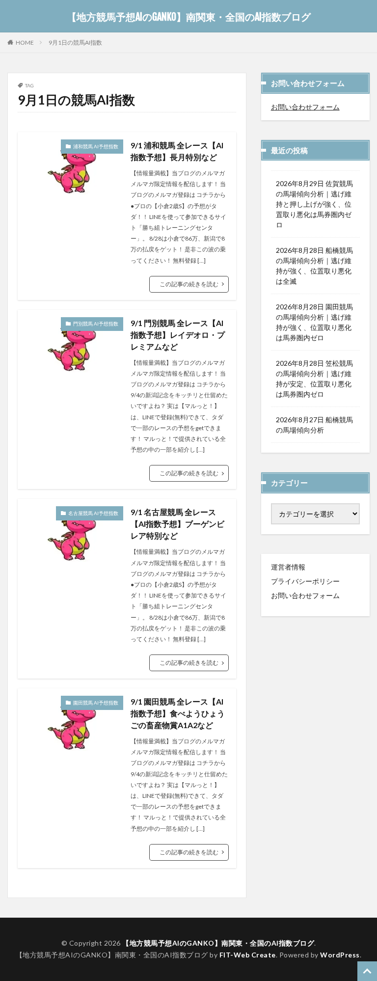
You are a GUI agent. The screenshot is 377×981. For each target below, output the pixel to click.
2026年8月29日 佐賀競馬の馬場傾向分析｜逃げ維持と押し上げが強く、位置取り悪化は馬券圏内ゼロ (314, 204)
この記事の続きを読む (189, 284)
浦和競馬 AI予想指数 (95, 146)
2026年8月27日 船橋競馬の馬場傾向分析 (314, 424)
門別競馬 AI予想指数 (95, 324)
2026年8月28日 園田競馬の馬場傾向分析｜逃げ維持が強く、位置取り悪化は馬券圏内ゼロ (314, 322)
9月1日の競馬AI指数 (75, 42)
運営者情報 (288, 567)
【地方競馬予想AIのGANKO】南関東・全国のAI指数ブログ (189, 17)
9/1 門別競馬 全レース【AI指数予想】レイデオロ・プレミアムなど (178, 334)
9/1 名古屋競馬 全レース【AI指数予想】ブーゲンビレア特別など (177, 523)
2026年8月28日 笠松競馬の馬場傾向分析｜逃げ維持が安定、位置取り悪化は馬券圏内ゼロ (314, 378)
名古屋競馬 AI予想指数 (93, 513)
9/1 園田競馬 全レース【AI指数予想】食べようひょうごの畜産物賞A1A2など (178, 713)
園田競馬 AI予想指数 (95, 703)
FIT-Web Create (247, 955)
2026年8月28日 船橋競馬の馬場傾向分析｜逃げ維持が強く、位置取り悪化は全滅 (314, 265)
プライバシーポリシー (305, 581)
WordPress (340, 955)
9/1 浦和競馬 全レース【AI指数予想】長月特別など (177, 151)
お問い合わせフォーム (305, 107)
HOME (25, 42)
